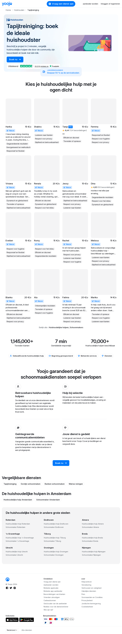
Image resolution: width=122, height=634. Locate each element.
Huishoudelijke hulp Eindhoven (56, 524)
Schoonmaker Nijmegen (91, 555)
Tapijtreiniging (10, 484)
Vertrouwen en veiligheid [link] (91, 588)
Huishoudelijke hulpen (59, 327)
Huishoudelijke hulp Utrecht (17, 552)
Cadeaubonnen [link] (50, 600)
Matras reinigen (76, 484)
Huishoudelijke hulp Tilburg (55, 538)
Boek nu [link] (13, 59)
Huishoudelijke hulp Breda (92, 538)
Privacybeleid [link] (86, 600)
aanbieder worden (90, 4)
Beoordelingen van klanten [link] (54, 594)
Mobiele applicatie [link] (51, 588)
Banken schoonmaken (55, 484)
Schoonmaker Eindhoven (54, 527)
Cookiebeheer (87, 607)
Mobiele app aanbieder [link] (53, 591)
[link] (18, 126)
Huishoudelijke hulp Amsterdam (18, 499)
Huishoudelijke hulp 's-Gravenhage (20, 538)
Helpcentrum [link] (86, 582)
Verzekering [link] (86, 585)
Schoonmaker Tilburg (52, 541)
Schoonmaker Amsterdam (48, 499)
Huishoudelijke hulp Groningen (56, 552)
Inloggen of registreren (110, 4)
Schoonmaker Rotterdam (15, 527)
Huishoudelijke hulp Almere (93, 524)
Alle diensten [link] (27, 630)
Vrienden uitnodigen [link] (52, 597)
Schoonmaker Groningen (54, 555)
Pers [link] (83, 594)
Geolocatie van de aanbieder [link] (55, 604)
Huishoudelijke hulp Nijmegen (93, 552)
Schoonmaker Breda (90, 541)
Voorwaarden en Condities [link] (92, 597)
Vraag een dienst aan (62, 4)
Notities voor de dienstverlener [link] (56, 607)
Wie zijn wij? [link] (48, 610)
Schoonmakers (76, 327)
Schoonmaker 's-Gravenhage (17, 541)
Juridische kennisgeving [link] (91, 604)
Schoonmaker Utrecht (14, 555)
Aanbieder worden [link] (51, 585)
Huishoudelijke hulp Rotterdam (18, 524)
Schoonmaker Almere (90, 527)
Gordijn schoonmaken (30, 484)
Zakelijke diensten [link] (88, 591)
